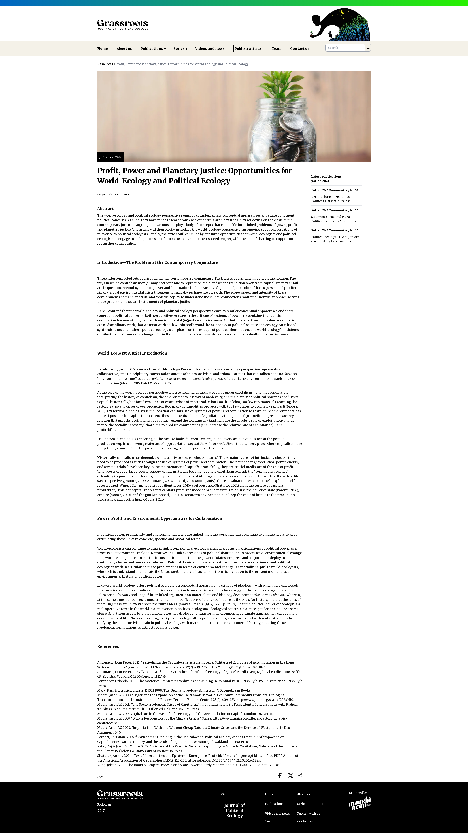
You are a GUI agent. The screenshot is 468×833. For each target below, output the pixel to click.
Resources (105, 64)
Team (277, 48)
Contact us (299, 48)
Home (102, 48)
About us (124, 48)
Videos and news (209, 48)
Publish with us (248, 48)
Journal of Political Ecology (234, 810)
